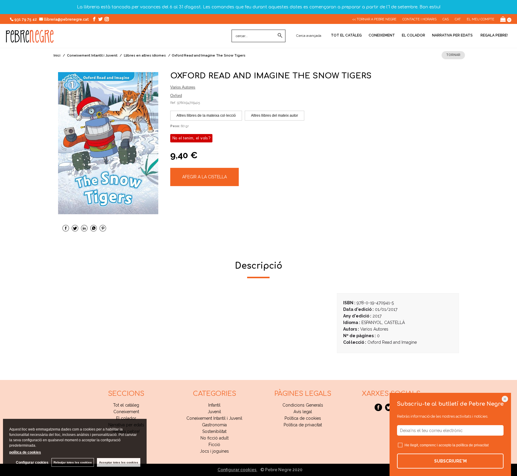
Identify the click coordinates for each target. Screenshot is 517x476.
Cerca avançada (308, 36)
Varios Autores (182, 87)
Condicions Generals (302, 405)
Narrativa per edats (452, 35)
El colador (413, 35)
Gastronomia (214, 424)
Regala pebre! (494, 35)
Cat (458, 19)
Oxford (176, 95)
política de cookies (25, 452)
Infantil (214, 405)
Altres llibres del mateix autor (274, 115)
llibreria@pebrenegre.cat (67, 19)
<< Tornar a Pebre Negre (374, 19)
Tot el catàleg (346, 35)
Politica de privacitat (303, 424)
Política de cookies (303, 418)
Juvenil (214, 411)
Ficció (214, 444)
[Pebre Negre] (30, 39)
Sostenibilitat (214, 431)
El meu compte (480, 19)
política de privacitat (472, 445)
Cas (446, 19)
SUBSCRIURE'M (450, 461)
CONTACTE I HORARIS (419, 19)
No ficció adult (214, 438)
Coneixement (382, 35)
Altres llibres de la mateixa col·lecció (206, 115)
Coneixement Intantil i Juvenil (214, 418)
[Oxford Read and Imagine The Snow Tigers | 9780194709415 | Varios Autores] (108, 143)
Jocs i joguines (214, 451)
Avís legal (303, 411)
